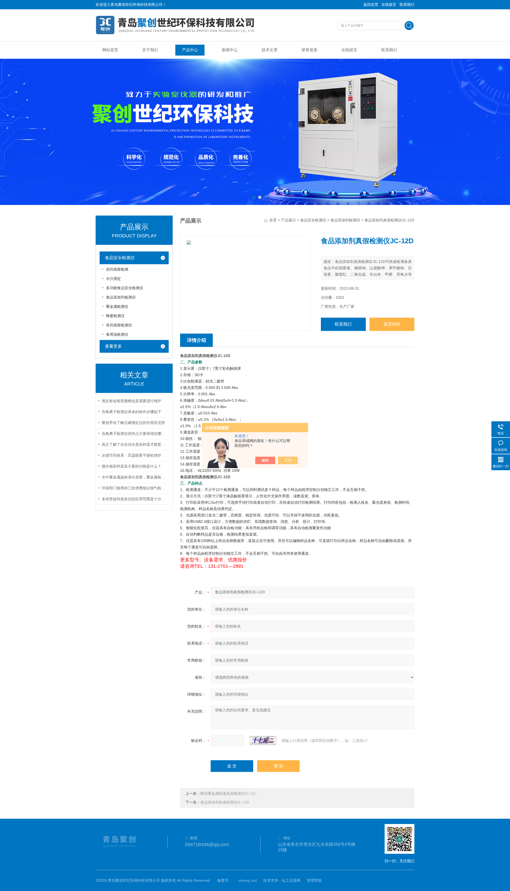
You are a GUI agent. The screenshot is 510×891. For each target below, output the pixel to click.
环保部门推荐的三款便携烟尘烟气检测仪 (135, 488)
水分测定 (113, 279)
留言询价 (392, 324)
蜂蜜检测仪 (115, 316)
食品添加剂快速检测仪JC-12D (224, 802)
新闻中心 (230, 50)
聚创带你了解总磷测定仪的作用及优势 (133, 423)
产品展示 (288, 220)
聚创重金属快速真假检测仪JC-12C (228, 794)
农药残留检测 (117, 269)
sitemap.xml (248, 880)
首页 (273, 220)
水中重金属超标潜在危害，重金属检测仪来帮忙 (135, 477)
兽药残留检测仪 (119, 325)
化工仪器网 (291, 880)
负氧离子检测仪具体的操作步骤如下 (131, 412)
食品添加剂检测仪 (121, 297)
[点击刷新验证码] (263, 740)
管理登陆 (314, 880)
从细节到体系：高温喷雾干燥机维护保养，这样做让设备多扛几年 (135, 455)
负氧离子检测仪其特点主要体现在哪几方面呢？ (135, 434)
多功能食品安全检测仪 (124, 288)
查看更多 (113, 346)
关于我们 (150, 50)
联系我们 (407, 5)
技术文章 (270, 50)
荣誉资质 (309, 50)
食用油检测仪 (117, 335)
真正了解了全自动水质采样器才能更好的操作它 (135, 445)
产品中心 (190, 50)
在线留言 (388, 5)
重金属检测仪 (117, 307)
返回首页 (370, 5)
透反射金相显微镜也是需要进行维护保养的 (135, 401)
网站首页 (110, 50)
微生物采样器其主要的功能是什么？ (131, 466)
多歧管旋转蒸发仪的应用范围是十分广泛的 (135, 499)
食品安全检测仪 (120, 257)
